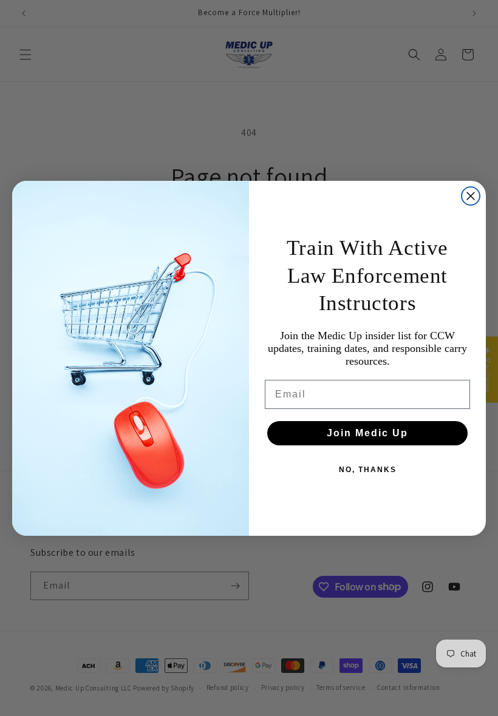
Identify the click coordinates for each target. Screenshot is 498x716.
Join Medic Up (367, 433)
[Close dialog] (471, 196)
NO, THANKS (368, 469)
